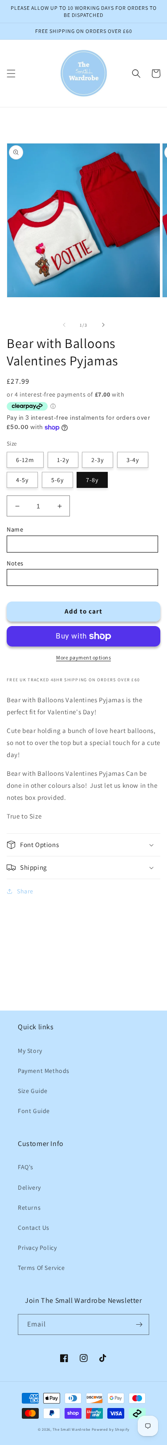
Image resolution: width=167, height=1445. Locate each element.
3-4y (132, 460)
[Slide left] (64, 325)
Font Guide (34, 1111)
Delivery (29, 1187)
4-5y (22, 480)
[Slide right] (103, 325)
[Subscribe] (139, 1324)
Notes (15, 563)
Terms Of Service (41, 1268)
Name (15, 529)
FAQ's (25, 1167)
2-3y (97, 460)
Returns (29, 1207)
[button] (11, 73)
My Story (30, 1051)
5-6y (57, 480)
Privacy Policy (37, 1248)
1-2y (63, 460)
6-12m (25, 460)
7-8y (92, 480)
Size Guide (33, 1091)
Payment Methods (43, 1071)
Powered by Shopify (111, 1429)
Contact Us (33, 1228)
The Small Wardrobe (71, 1429)
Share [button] (25, 891)
